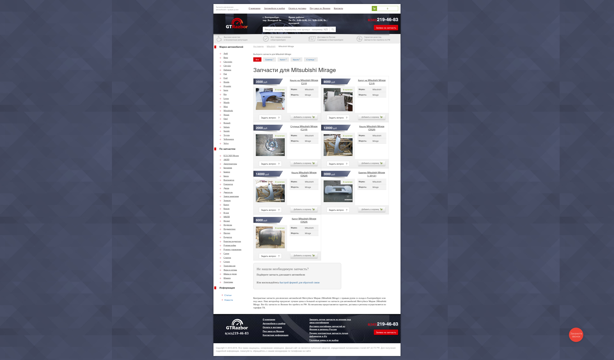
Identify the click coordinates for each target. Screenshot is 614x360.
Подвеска (228, 225)
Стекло (227, 261)
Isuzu (226, 90)
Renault (227, 123)
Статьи (228, 295)
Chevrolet (228, 62)
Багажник (228, 168)
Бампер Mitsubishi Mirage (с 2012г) (371, 173)
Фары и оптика (230, 270)
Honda (226, 82)
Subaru (227, 127)
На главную (258, 46)
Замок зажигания (231, 196)
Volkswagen (229, 139)
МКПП (227, 217)
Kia (225, 94)
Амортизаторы (230, 164)
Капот (226, 204)
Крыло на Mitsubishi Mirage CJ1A (304, 81)
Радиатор (228, 237)
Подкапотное (230, 229)
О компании (254, 8)
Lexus (226, 98)
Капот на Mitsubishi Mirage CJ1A (372, 81)
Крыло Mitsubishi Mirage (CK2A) (371, 127)
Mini (226, 106)
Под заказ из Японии (320, 8)
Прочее (227, 233)
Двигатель (228, 192)
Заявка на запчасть (386, 27)
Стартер (227, 257)
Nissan (226, 115)
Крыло (227, 208)
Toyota (227, 135)
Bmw (226, 57)
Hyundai (227, 86)
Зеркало (227, 200)
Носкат (227, 221)
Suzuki (227, 131)
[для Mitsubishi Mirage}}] (270, 99)
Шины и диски (230, 274)
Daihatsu (227, 70)
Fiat (225, 74)
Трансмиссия (229, 266)
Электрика (228, 282)
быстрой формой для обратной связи (299, 282)
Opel (226, 118)
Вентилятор (229, 180)
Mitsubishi (228, 110)
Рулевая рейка (230, 245)
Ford (226, 78)
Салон (226, 253)
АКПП (226, 159)
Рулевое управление (232, 249)
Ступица (310, 59)
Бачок (226, 176)
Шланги (227, 278)
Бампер (227, 172)
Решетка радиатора (232, 241)
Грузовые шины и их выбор (323, 340)
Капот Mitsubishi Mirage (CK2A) (304, 219)
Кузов (226, 213)
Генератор (228, 184)
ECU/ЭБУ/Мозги (231, 155)
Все (257, 59)
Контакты (338, 8)
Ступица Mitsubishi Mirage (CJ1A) (304, 127)
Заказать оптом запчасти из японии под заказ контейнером (330, 321)
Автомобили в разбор (274, 8)
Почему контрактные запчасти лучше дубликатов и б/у (328, 335)
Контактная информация (275, 335)
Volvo (226, 143)
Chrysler (227, 65)
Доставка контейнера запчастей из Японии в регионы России (327, 328)
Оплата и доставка (297, 8)
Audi (226, 53)
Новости (228, 299)
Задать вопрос (269, 117)
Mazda (226, 102)
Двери (226, 188)
